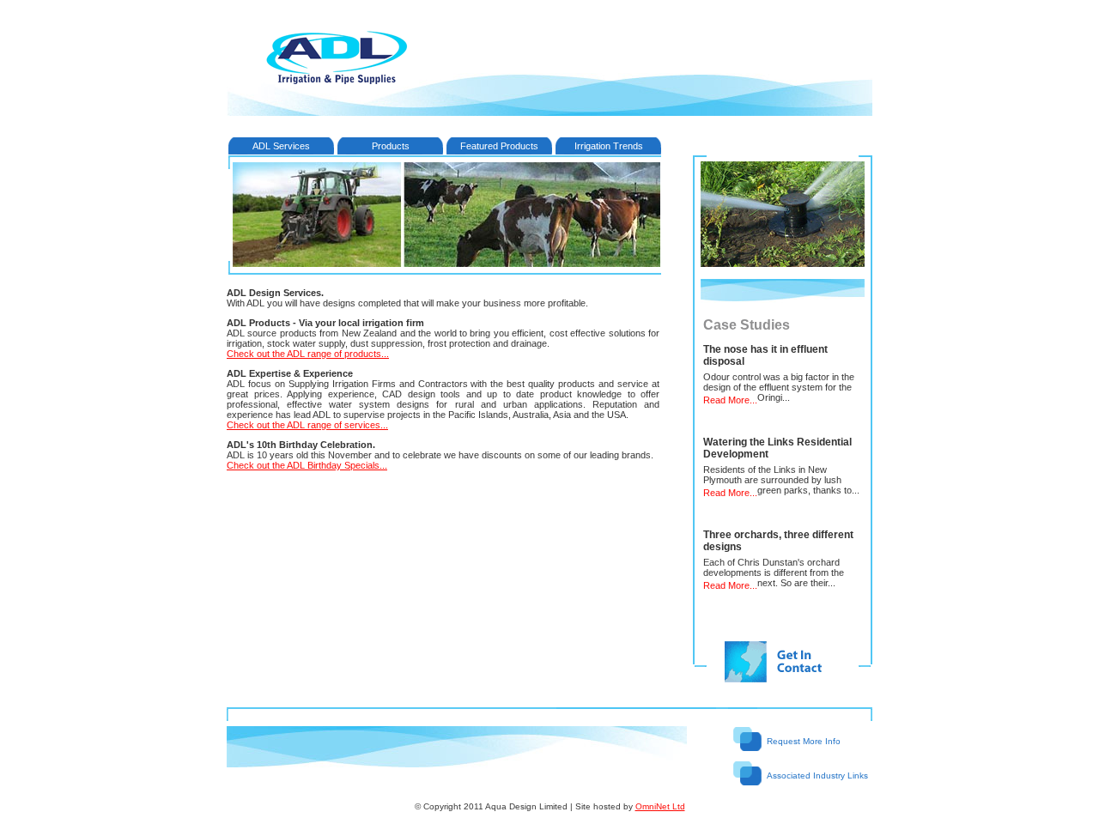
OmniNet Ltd (660, 806)
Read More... (730, 400)
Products (391, 146)
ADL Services (281, 146)
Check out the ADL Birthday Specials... (307, 465)
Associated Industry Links (817, 775)
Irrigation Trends (608, 146)
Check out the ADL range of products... (308, 353)
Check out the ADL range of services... (307, 425)
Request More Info (804, 741)
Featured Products (499, 146)
